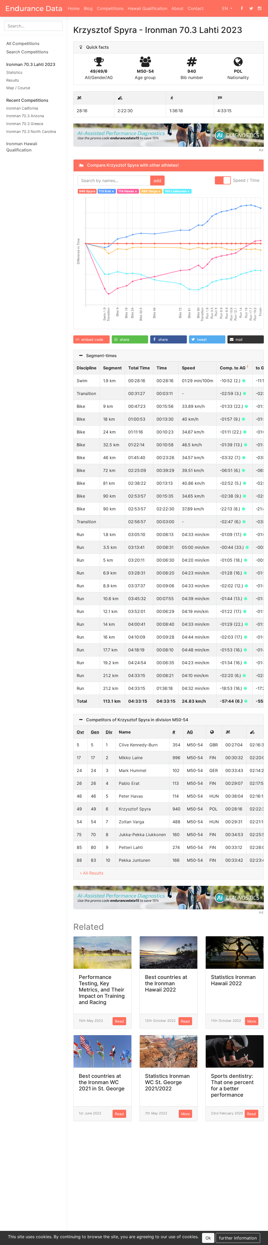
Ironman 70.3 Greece (24, 123)
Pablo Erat (129, 783)
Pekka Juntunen (134, 860)
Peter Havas (131, 796)
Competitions (110, 8)
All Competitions (23, 43)
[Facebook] (242, 8)
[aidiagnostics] (168, 134)
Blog (88, 8)
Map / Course (18, 88)
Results (12, 80)
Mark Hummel (132, 770)
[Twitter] (251, 8)
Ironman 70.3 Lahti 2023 (30, 64)
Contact (196, 8)
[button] (91, 339)
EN (225, 8)
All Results (93, 873)
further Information (238, 1238)
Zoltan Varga (131, 821)
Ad (261, 150)
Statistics (14, 72)
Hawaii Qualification (147, 8)
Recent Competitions (27, 100)
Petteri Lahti (131, 847)
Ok (208, 1238)
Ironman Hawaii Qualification (21, 147)
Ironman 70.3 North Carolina (31, 131)
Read (119, 1021)
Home (74, 8)
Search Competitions (27, 51)
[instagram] (259, 8)
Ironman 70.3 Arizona (25, 116)
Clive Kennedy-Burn (138, 744)
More (251, 1021)
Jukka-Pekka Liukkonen (142, 834)
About (177, 8)
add (157, 180)
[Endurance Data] (34, 8)
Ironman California (22, 108)
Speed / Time (246, 180)
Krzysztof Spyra (135, 809)
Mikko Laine (131, 757)
